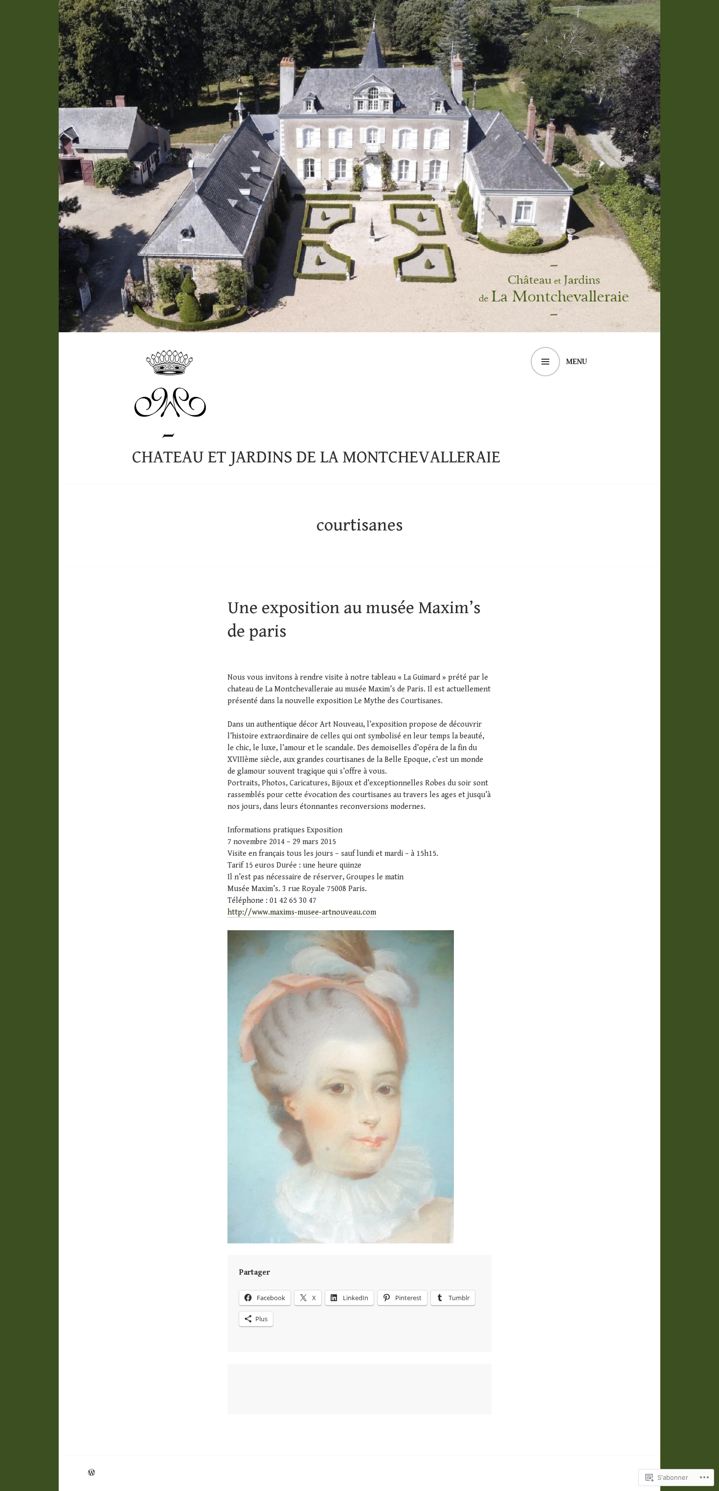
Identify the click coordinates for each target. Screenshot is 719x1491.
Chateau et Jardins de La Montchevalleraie (316, 457)
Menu (576, 362)
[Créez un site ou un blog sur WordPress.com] (91, 1473)
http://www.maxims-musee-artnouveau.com (301, 912)
